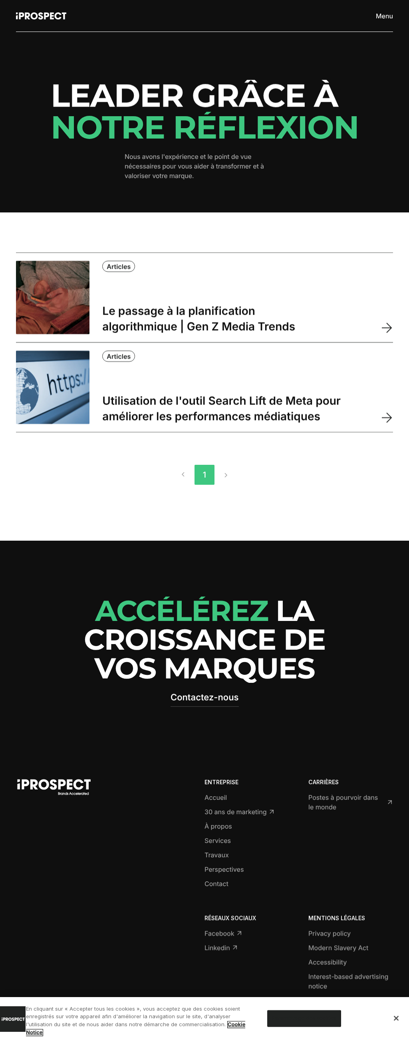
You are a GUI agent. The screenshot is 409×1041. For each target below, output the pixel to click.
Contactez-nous (205, 697)
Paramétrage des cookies (304, 1018)
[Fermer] (396, 1018)
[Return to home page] (41, 16)
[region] (204, 1019)
